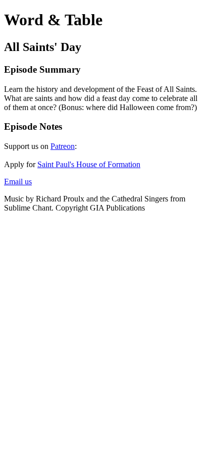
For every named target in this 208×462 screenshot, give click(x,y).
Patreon (62, 146)
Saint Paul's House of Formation (88, 164)
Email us (18, 181)
